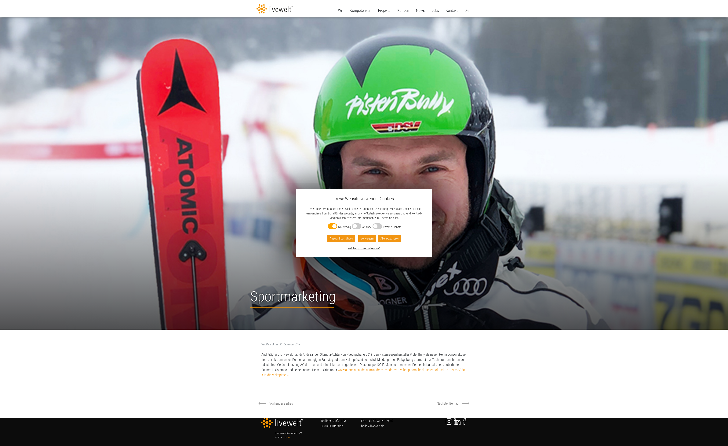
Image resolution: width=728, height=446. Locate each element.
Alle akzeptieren (389, 238)
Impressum (280, 433)
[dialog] (364, 223)
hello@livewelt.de (372, 426)
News (420, 10)
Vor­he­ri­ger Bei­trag (281, 403)
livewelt (286, 437)
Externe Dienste (392, 227)
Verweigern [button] (367, 238)
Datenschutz (291, 433)
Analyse (367, 227)
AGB (300, 433)
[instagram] (446, 421)
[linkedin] (457, 421)
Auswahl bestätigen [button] (341, 238)
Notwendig (344, 227)
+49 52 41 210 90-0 (380, 421)
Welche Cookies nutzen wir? (364, 248)
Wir (340, 10)
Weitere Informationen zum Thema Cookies (373, 218)
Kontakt (452, 10)
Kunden (403, 10)
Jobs (435, 10)
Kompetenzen (360, 10)
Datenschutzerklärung (375, 209)
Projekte (384, 10)
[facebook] (464, 421)
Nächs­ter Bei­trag (448, 403)
